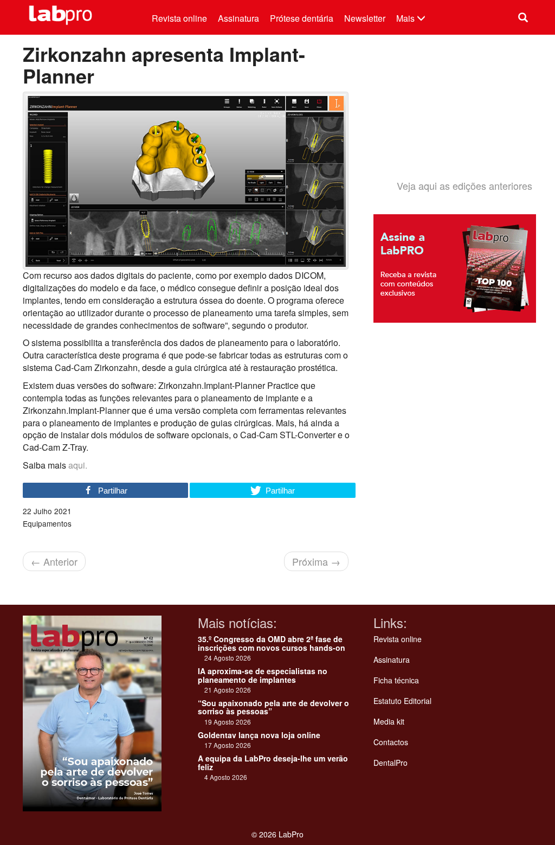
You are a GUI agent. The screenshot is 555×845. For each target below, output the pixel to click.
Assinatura (238, 18)
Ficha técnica (396, 680)
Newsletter (364, 18)
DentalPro (390, 762)
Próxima (316, 561)
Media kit (388, 721)
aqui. (77, 465)
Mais (406, 18)
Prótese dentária (301, 18)
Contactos (390, 742)
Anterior (54, 561)
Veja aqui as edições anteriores (464, 185)
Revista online (179, 18)
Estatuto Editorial (402, 700)
